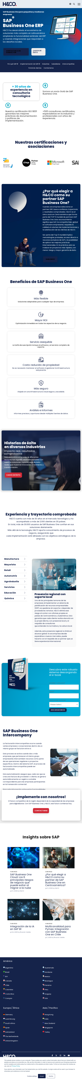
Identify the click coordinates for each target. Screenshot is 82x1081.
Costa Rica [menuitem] (9, 994)
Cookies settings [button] (32, 1076)
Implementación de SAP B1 (30, 64)
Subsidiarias (56, 64)
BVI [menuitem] (6, 976)
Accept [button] (42, 1076)
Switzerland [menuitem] (9, 1032)
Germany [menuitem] (9, 1014)
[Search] (74, 4)
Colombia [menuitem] (9, 989)
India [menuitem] (46, 1019)
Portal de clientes (35, 68)
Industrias (45, 64)
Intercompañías (68, 64)
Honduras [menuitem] (48, 972)
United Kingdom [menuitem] (11, 1041)
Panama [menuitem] (47, 985)
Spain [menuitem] (7, 1028)
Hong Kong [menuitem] (48, 1014)
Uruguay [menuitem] (47, 994)
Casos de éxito (37, 51)
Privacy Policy (16, 1066)
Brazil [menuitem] (7, 972)
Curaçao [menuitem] (8, 998)
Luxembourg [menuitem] (10, 1019)
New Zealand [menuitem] (49, 1023)
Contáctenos (49, 68)
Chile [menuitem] (7, 985)
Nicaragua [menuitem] (48, 981)
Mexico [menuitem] (47, 976)
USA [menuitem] (46, 998)
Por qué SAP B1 (13, 64)
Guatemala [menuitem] (49, 968)
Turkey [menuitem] (47, 1032)
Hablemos (50, 259)
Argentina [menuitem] (9, 968)
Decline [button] (51, 1076)
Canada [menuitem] (8, 981)
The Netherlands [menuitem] (11, 1036)
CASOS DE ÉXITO (13, 475)
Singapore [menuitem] (48, 1028)
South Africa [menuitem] (10, 1023)
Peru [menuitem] (46, 989)
